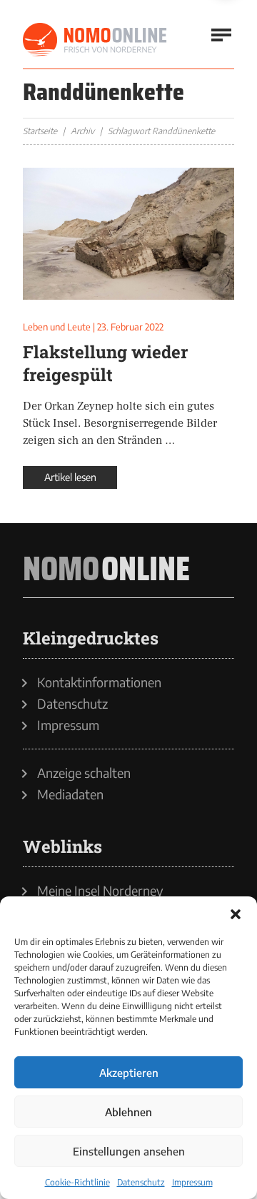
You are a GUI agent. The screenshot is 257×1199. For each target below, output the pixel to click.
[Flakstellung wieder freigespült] (128, 234)
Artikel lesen (70, 477)
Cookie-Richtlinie (77, 1182)
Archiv (82, 131)
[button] (235, 914)
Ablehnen (128, 1112)
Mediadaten (70, 794)
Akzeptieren (128, 1072)
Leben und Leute (57, 327)
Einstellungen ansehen (129, 1151)
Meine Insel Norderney (100, 890)
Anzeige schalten (84, 773)
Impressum (192, 1182)
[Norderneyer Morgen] (95, 40)
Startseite (40, 131)
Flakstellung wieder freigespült (105, 363)
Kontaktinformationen (99, 682)
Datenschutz (141, 1182)
